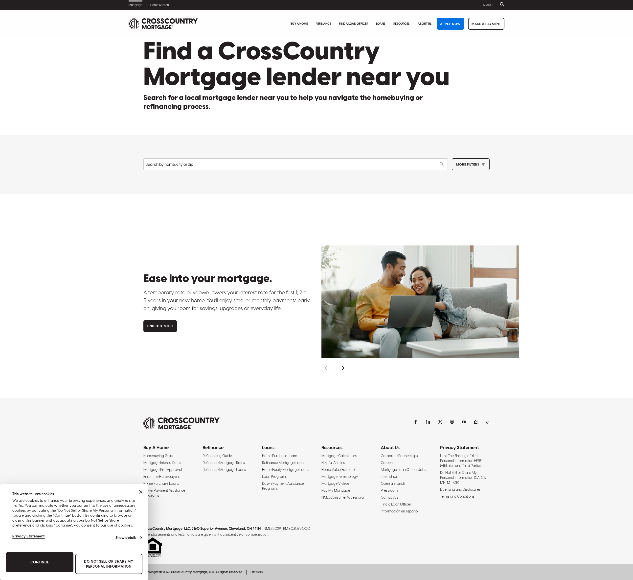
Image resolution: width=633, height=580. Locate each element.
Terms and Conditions (457, 496)
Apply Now (450, 24)
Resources (401, 23)
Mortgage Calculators (339, 456)
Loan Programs (274, 477)
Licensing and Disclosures (460, 489)
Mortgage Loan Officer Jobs (403, 470)
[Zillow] (476, 422)
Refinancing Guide (217, 456)
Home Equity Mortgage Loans (285, 470)
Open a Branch (393, 483)
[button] (327, 368)
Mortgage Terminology (339, 477)
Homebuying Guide (158, 456)
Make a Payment (486, 24)
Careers (387, 463)
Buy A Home (299, 23)
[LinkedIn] (428, 422)
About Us (425, 23)
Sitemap (256, 572)
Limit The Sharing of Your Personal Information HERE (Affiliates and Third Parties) (461, 461)
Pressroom (389, 490)
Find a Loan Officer (353, 23)
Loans (380, 23)
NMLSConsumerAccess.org (342, 497)
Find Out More (160, 326)
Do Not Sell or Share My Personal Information (109, 563)
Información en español (400, 511)
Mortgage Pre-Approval (162, 470)
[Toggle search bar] (501, 4)
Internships (389, 477)
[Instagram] (452, 422)
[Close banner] (140, 492)
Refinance (323, 23)
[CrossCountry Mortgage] (163, 23)
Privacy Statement (28, 536)
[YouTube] (464, 422)
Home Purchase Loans (161, 483)
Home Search (159, 5)
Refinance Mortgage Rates (224, 463)
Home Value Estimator (338, 470)
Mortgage (135, 5)
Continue (39, 562)
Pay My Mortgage (335, 490)
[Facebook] (416, 422)
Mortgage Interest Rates (162, 463)
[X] (440, 422)
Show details (125, 538)
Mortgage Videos (335, 483)
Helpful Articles (333, 463)
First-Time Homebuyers (161, 477)
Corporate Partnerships (399, 456)
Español (488, 5)
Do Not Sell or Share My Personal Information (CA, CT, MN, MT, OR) (463, 477)
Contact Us (389, 497)
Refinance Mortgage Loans (224, 470)
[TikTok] (488, 422)
